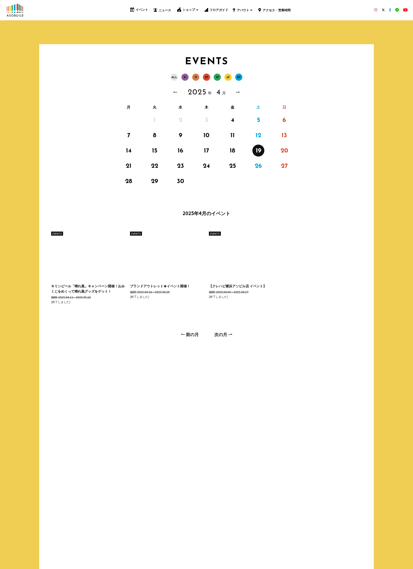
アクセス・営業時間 (276, 10)
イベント (142, 9)
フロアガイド (219, 10)
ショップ (189, 9)
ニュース (165, 10)
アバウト (243, 10)
